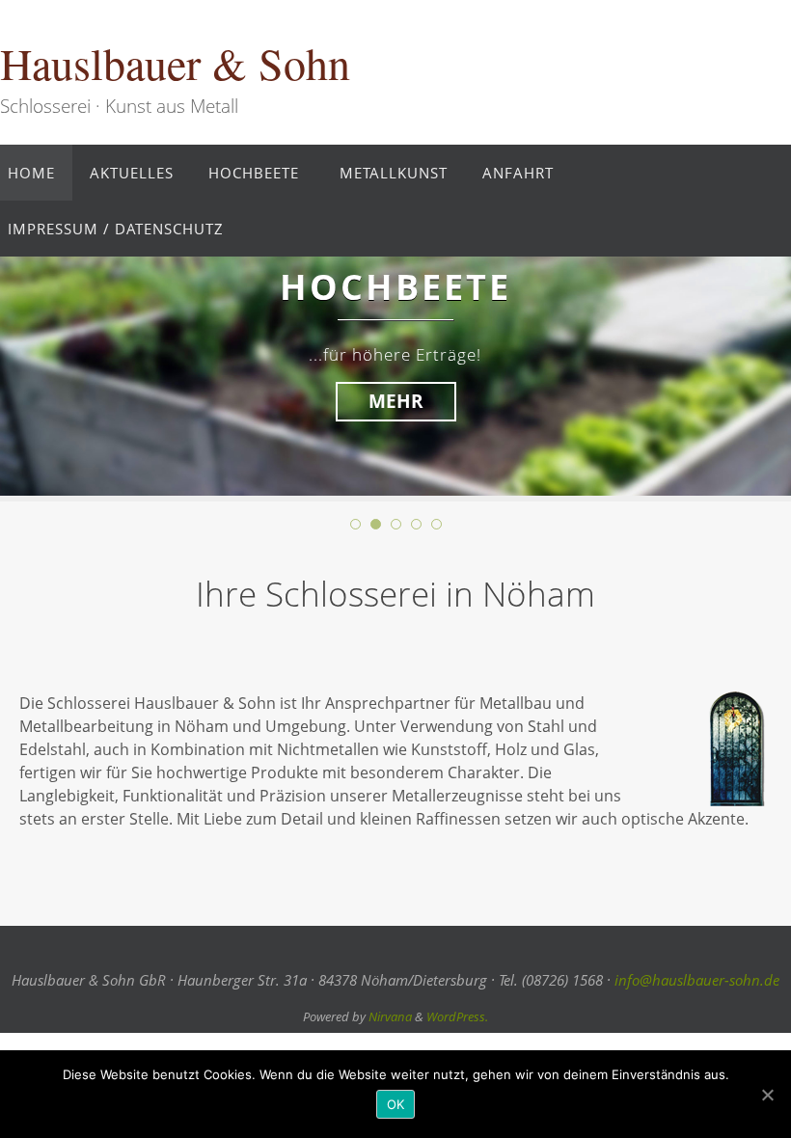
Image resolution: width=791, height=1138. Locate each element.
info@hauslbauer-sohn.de (696, 979)
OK (396, 1104)
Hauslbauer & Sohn (175, 63)
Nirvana (390, 1016)
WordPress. (457, 1016)
